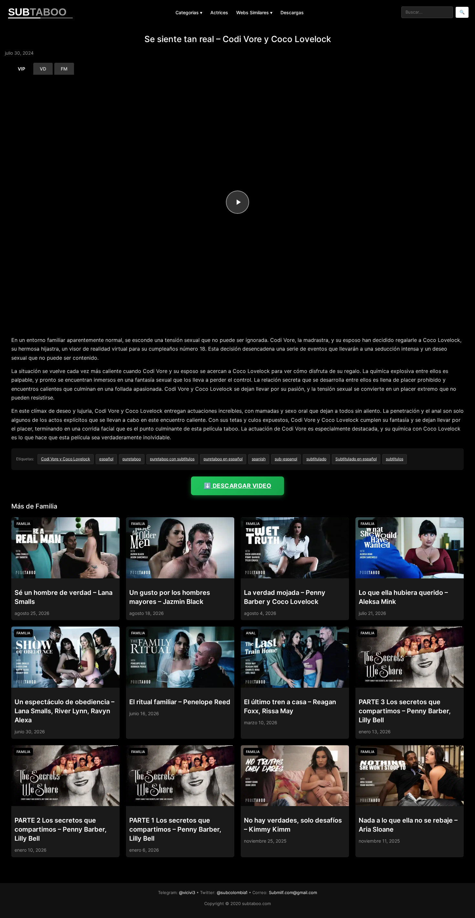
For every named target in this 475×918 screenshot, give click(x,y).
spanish (259, 458)
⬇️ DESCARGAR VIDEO (237, 485)
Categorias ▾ (188, 12)
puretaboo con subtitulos (172, 458)
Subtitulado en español (356, 458)
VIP (21, 68)
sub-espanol (286, 458)
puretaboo (131, 458)
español (106, 458)
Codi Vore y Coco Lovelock (65, 458)
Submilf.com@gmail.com (293, 892)
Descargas (292, 12)
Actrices (219, 12)
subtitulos (394, 458)
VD (43, 68)
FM (64, 68)
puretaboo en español (223, 458)
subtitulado (316, 458)
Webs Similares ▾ (254, 12)
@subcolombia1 (232, 892)
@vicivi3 (187, 892)
